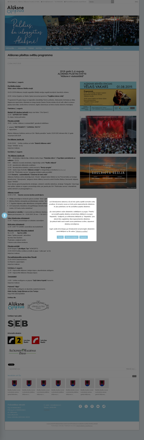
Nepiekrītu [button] (84, 237)
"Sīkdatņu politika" (81, 231)
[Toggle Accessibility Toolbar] (4, 215)
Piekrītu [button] (60, 237)
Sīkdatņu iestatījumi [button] (71, 237)
